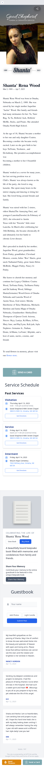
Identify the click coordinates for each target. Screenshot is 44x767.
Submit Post (22, 621)
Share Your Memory (16, 579)
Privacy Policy (15, 756)
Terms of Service (28, 756)
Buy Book (25, 541)
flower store (11, 355)
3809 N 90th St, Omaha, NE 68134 (24, 411)
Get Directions (21, 416)
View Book (12, 541)
